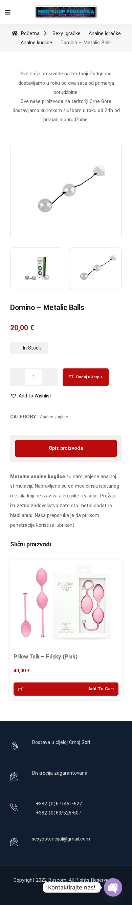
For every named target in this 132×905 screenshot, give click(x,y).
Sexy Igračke (66, 33)
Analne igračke (105, 33)
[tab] (66, 448)
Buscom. (57, 880)
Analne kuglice (36, 42)
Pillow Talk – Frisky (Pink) (46, 657)
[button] (30, 395)
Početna (29, 33)
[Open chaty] (113, 887)
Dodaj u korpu (89, 377)
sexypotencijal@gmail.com (61, 839)
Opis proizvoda (66, 448)
